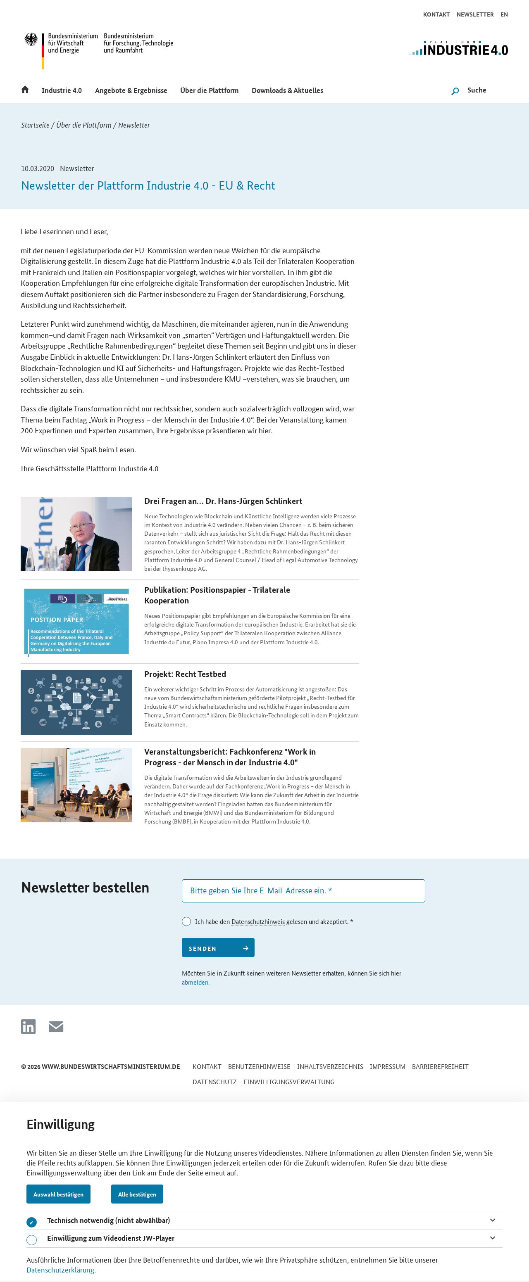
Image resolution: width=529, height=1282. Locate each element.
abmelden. (196, 982)
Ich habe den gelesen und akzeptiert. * (274, 921)
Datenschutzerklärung (60, 1269)
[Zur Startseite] (423, 52)
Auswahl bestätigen (58, 1194)
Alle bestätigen (137, 1194)
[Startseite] (27, 89)
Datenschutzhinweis (258, 921)
